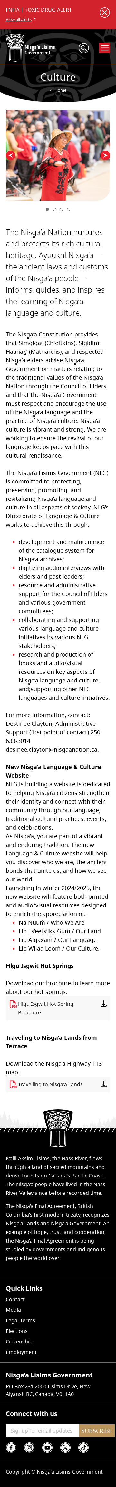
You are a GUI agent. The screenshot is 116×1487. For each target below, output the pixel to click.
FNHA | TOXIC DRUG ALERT (39, 9)
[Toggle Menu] (105, 48)
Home (60, 90)
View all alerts (19, 19)
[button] (10, 155)
